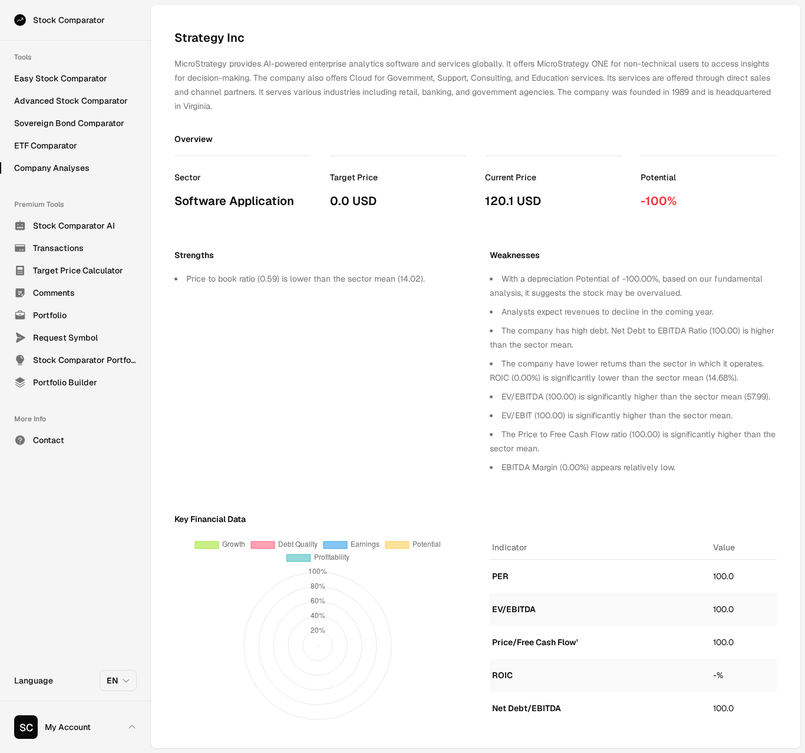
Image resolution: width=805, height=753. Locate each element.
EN (112, 680)
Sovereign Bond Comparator (69, 123)
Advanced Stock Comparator (71, 100)
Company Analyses (52, 168)
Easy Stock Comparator (60, 78)
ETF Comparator (45, 145)
